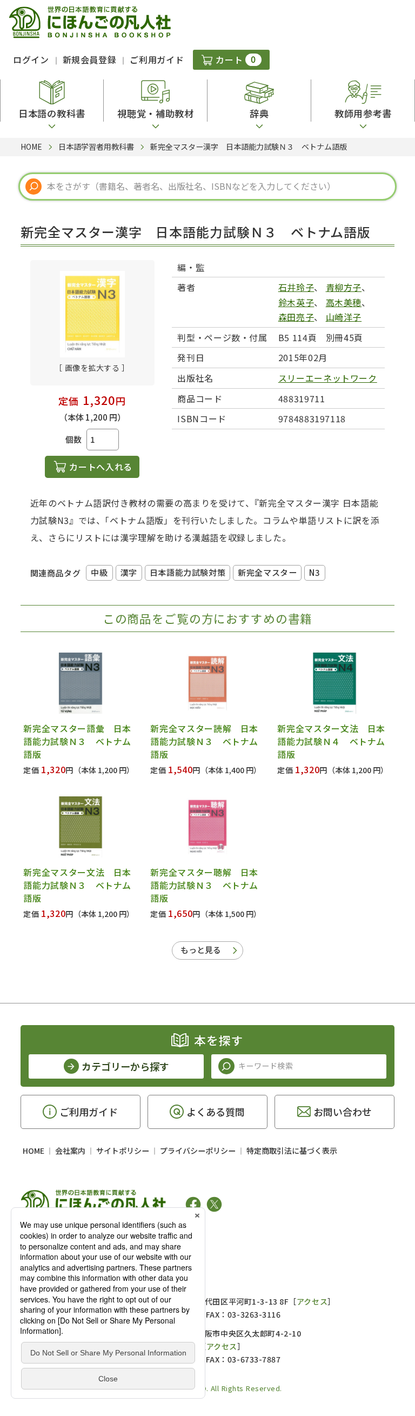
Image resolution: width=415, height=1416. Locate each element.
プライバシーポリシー (198, 1150)
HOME (33, 1150)
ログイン (31, 59)
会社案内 (70, 1150)
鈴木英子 (296, 302)
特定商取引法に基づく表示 (291, 1150)
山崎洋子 (344, 316)
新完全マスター (267, 572)
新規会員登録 (90, 59)
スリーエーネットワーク (327, 377)
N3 (314, 572)
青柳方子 (344, 287)
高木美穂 (344, 302)
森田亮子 (296, 316)
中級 (99, 572)
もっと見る (200, 949)
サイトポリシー (122, 1150)
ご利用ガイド (157, 59)
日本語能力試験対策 (187, 572)
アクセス (312, 1301)
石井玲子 (296, 287)
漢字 (129, 572)
